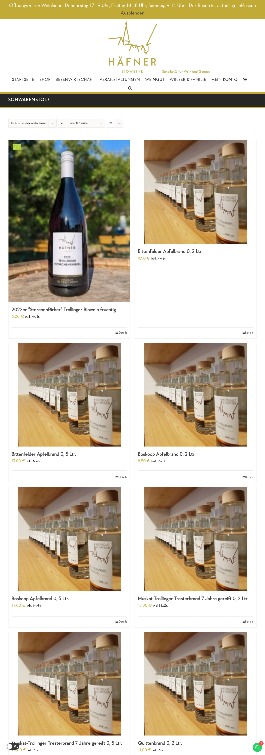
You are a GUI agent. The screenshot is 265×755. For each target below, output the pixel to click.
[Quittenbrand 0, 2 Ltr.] (196, 684)
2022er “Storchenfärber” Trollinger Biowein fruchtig (64, 309)
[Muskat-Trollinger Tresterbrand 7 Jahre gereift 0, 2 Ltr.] (196, 539)
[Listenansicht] (119, 123)
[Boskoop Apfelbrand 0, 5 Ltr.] (69, 539)
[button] (130, 88)
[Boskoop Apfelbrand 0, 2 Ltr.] (196, 395)
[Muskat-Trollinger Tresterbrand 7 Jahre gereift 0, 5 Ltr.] (69, 684)
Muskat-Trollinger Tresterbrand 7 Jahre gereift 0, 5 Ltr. (67, 743)
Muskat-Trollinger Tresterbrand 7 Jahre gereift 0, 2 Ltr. (193, 598)
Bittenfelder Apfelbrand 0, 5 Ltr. (44, 454)
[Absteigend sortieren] (62, 123)
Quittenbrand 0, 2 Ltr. (160, 743)
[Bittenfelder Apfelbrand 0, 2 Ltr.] (196, 192)
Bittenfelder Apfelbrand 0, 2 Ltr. (170, 251)
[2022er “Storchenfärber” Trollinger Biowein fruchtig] (69, 221)
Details (123, 332)
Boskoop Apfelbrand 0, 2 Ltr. (166, 454)
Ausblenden (133, 13)
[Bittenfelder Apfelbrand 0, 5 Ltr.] (69, 395)
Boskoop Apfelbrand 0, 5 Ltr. (40, 598)
